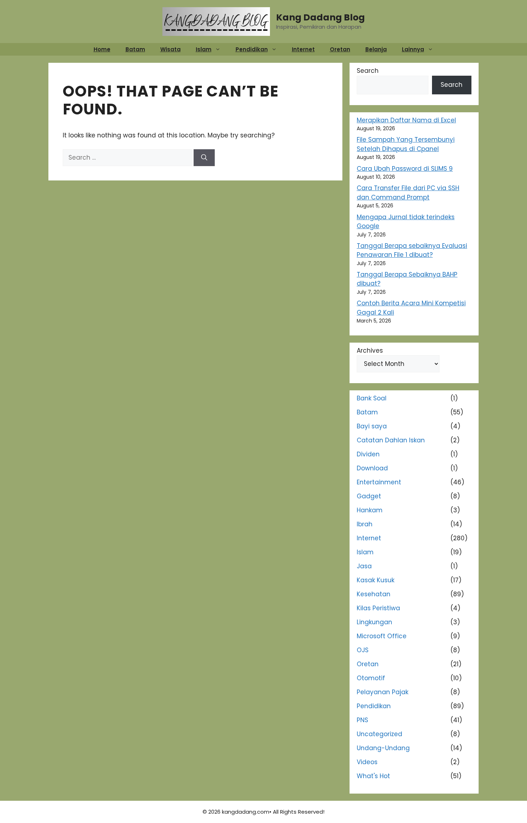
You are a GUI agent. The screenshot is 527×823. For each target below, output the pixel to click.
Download (372, 468)
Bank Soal (371, 398)
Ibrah (364, 524)
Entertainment (379, 482)
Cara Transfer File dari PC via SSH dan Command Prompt (408, 193)
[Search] (204, 157)
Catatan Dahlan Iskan (391, 440)
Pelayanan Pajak (382, 692)
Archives (370, 350)
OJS (363, 650)
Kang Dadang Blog (320, 17)
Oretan (340, 49)
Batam (135, 49)
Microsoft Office (382, 636)
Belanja (376, 49)
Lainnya (413, 49)
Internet (303, 49)
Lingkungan (374, 622)
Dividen (368, 454)
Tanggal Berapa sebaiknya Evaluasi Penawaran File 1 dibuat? (412, 250)
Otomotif (371, 678)
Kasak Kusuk (375, 580)
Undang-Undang (383, 748)
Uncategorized (379, 734)
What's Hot (373, 776)
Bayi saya (372, 426)
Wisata (170, 49)
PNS (362, 720)
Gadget (369, 496)
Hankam (370, 510)
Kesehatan (373, 594)
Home (102, 49)
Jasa (364, 566)
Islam (204, 49)
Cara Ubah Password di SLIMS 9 (405, 168)
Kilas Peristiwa (378, 608)
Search (368, 70)
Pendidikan (252, 49)
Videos (367, 762)
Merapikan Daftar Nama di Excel (406, 120)
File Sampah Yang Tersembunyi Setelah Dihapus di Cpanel (406, 144)
